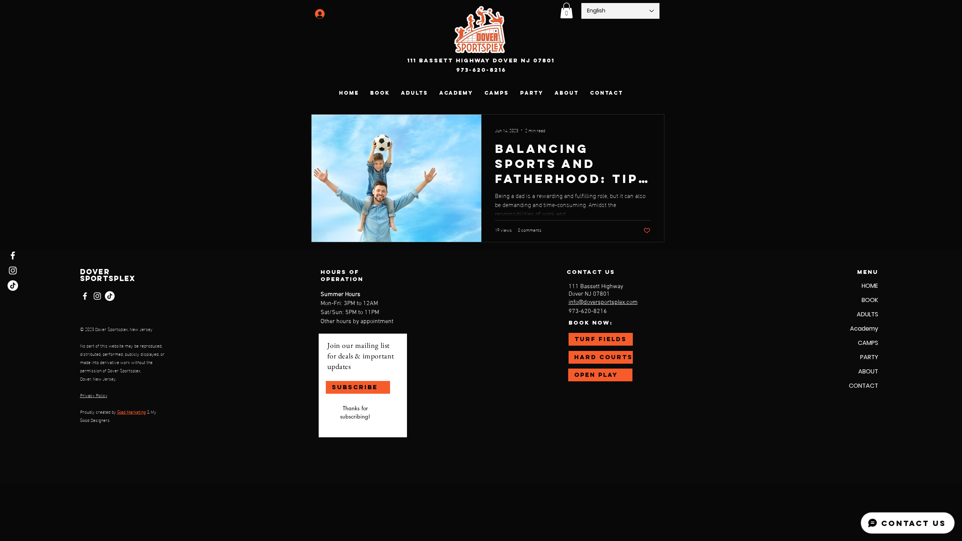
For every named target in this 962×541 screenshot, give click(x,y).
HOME (870, 285)
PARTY (869, 357)
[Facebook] (13, 255)
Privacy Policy (93, 395)
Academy (864, 328)
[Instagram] (13, 270)
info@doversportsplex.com (603, 302)
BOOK (870, 300)
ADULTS (867, 314)
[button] (566, 10)
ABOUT (868, 371)
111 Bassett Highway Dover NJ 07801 (481, 60)
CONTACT (863, 385)
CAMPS (868, 343)
